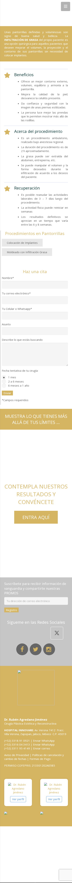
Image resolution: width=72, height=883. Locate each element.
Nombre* (8, 278)
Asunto (6, 324)
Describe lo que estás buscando (22, 339)
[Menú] (65, 6)
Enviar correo (41, 748)
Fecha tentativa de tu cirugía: (20, 370)
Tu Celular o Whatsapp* (17, 309)
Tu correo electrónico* (16, 293)
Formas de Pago (40, 759)
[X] (56, 633)
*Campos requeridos (15, 400)
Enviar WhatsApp (44, 740)
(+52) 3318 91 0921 (17, 740)
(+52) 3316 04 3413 (17, 744)
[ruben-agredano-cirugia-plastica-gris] (36, 687)
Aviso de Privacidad (16, 755)
